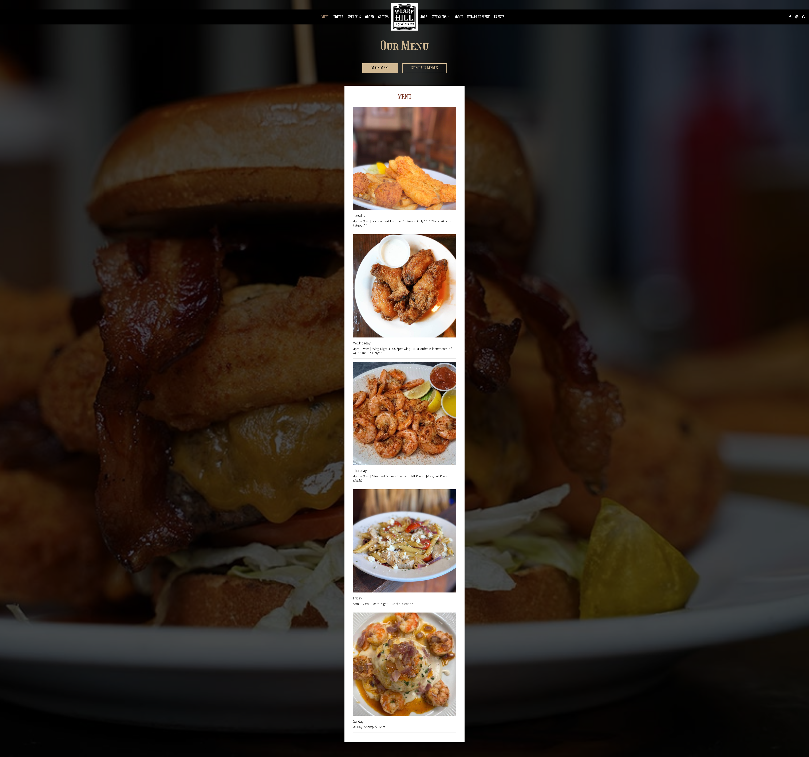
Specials (354, 17)
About (458, 17)
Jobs (423, 17)
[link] (404, 17)
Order (369, 17)
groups (383, 17)
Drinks (338, 17)
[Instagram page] (796, 16)
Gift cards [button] (439, 17)
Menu (325, 17)
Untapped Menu (478, 17)
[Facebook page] (790, 16)
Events (499, 17)
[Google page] (803, 16)
